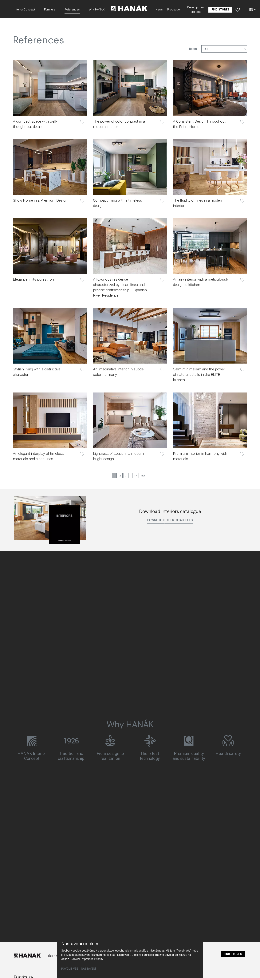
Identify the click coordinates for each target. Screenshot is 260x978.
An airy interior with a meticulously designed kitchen (201, 282)
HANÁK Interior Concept (32, 756)
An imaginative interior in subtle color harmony (118, 372)
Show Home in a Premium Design (40, 200)
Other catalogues (178, 520)
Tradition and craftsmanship (71, 756)
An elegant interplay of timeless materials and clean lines (38, 456)
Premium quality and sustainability (189, 756)
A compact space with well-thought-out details (35, 124)
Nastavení (88, 968)
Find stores (233, 954)
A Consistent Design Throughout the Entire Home (199, 124)
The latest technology (150, 756)
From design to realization (110, 756)
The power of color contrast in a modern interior (119, 124)
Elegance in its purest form (34, 279)
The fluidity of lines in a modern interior (198, 203)
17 (135, 475)
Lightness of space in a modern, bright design (118, 456)
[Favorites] (237, 9)
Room (193, 49)
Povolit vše (69, 968)
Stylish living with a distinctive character (36, 372)
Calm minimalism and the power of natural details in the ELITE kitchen (199, 374)
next (143, 475)
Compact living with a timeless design (117, 203)
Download (155, 520)
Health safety (228, 753)
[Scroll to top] (251, 969)
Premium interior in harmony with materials (200, 456)
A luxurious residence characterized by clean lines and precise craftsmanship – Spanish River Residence (120, 287)
